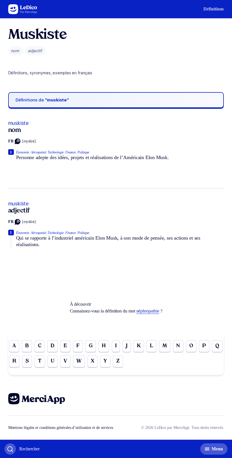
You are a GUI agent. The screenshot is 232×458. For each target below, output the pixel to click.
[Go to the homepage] (22, 9)
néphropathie (147, 311)
